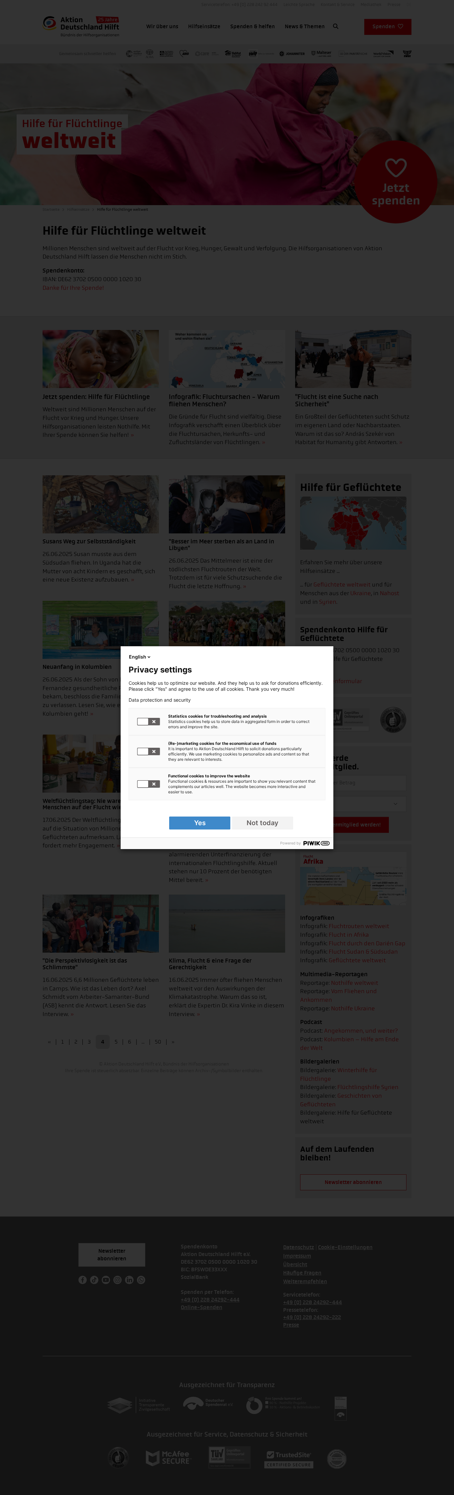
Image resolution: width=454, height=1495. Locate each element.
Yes (200, 823)
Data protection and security (160, 700)
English (137, 657)
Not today (263, 823)
